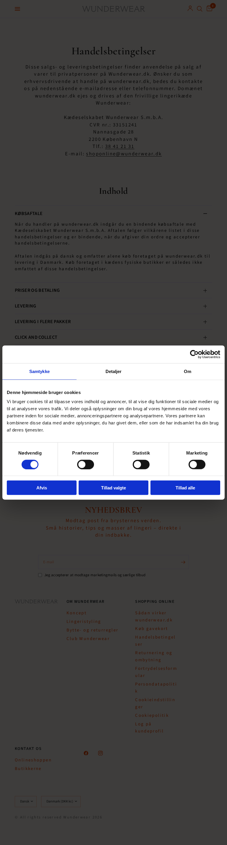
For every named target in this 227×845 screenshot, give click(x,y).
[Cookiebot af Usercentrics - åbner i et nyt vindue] (194, 354)
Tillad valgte (113, 487)
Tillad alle (185, 487)
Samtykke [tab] (39, 371)
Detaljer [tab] (114, 371)
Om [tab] (187, 371)
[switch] (85, 464)
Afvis (41, 487)
